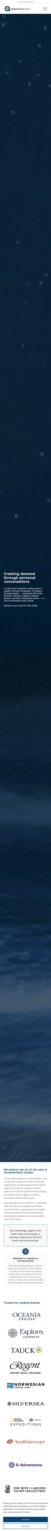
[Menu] (43, 9)
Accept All (25, 1519)
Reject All (25, 1526)
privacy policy (16, 1512)
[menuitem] (26, 1)
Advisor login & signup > (26, 2)
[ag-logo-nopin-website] (21, 9)
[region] (25, 1515)
